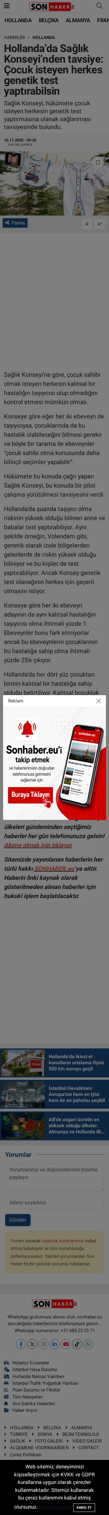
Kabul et (84, 1508)
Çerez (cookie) (55, 1507)
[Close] (99, 701)
